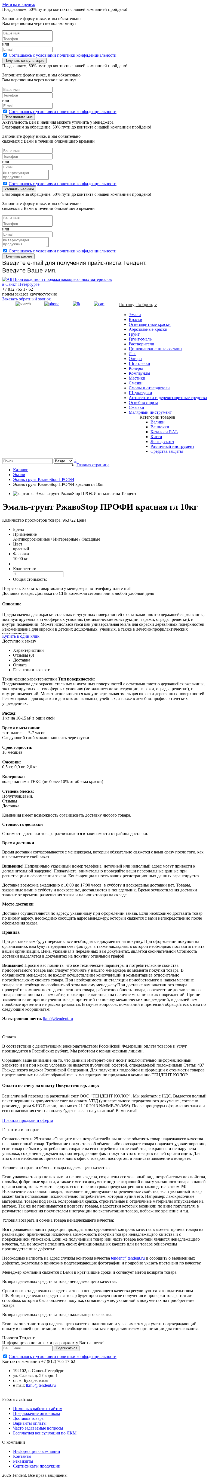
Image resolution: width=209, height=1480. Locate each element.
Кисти (156, 436)
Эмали (135, 314)
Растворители (141, 344)
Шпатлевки (139, 363)
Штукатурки (140, 392)
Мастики (137, 378)
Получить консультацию (24, 61)
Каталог (20, 469)
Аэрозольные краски (148, 329)
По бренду (146, 304)
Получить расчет (18, 256)
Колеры (136, 368)
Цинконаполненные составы (155, 348)
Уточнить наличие (19, 189)
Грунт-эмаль (140, 339)
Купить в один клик (20, 636)
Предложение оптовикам (36, 1413)
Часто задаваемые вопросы (38, 1428)
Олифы (135, 358)
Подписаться (66, 1348)
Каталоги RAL (164, 431)
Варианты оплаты (30, 1423)
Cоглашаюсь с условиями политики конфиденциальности (62, 55)
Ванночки (159, 427)
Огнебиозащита (143, 402)
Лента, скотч (162, 441)
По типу (126, 304)
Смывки (136, 407)
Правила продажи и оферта (27, 1120)
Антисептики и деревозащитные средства (168, 397)
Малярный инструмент (150, 412)
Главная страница (92, 465)
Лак (132, 353)
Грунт (134, 334)
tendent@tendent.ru (128, 1258)
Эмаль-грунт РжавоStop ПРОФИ (43, 479)
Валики (157, 422)
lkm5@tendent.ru (58, 1018)
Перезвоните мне (18, 117)
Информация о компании (36, 1451)
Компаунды (139, 373)
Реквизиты (23, 1461)
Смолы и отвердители (149, 388)
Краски (135, 319)
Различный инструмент (172, 446)
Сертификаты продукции (36, 1466)
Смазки (136, 383)
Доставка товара (28, 1418)
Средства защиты (166, 451)
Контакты (22, 1456)
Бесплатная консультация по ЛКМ (44, 1433)
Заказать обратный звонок (26, 299)
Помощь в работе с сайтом (37, 1408)
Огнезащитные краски (150, 324)
